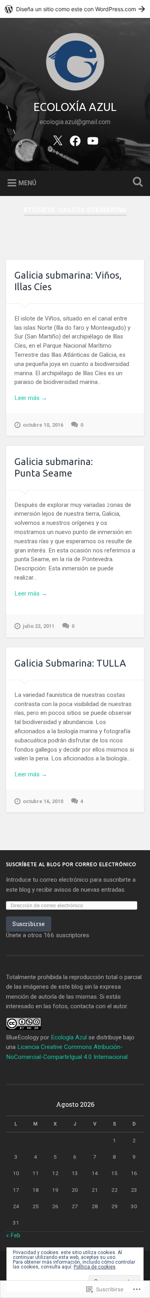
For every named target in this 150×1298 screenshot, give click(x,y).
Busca (136, 182)
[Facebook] (75, 140)
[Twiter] (57, 140)
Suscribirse (28, 924)
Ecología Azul (69, 1037)
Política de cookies (95, 1267)
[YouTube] (92, 140)
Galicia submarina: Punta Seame (53, 467)
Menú (27, 183)
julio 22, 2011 (38, 626)
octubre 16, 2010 (43, 801)
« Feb (13, 1235)
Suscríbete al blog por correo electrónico (71, 864)
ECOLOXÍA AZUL (75, 107)
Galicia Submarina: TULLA (70, 663)
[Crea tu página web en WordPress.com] (75, 9)
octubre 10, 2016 (43, 425)
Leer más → (30, 398)
